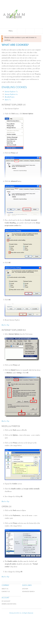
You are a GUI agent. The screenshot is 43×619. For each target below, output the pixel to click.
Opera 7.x (8, 99)
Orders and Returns (9, 604)
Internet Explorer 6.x (11, 94)
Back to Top (5, 325)
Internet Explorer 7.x (11, 91)
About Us (5, 588)
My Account (6, 601)
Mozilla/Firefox (9, 97)
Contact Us (6, 591)
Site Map (25, 588)
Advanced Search (28, 591)
